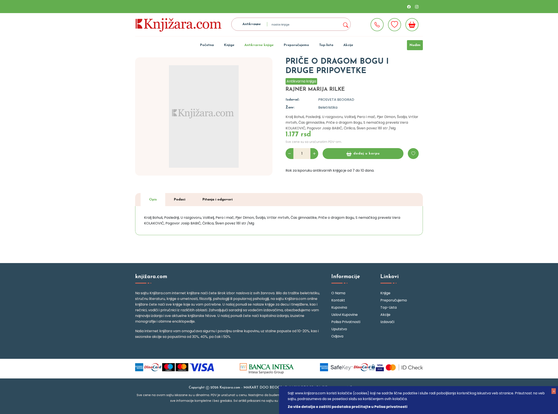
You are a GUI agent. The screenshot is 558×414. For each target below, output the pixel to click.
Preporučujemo (296, 45)
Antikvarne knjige (259, 45)
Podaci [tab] (179, 199)
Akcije (348, 45)
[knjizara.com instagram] (416, 6)
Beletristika (327, 107)
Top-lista (326, 45)
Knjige (229, 45)
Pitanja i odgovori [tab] (217, 199)
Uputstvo (339, 329)
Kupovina (339, 307)
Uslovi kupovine (344, 314)
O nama (338, 293)
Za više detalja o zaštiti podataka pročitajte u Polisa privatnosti (347, 406)
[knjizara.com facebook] (409, 6)
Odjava (337, 336)
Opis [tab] (153, 199)
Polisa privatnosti (345, 321)
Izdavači (387, 321)
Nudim (414, 45)
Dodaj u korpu (366, 153)
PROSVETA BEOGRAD (336, 99)
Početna (207, 45)
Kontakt (338, 300)
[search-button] (345, 24)
